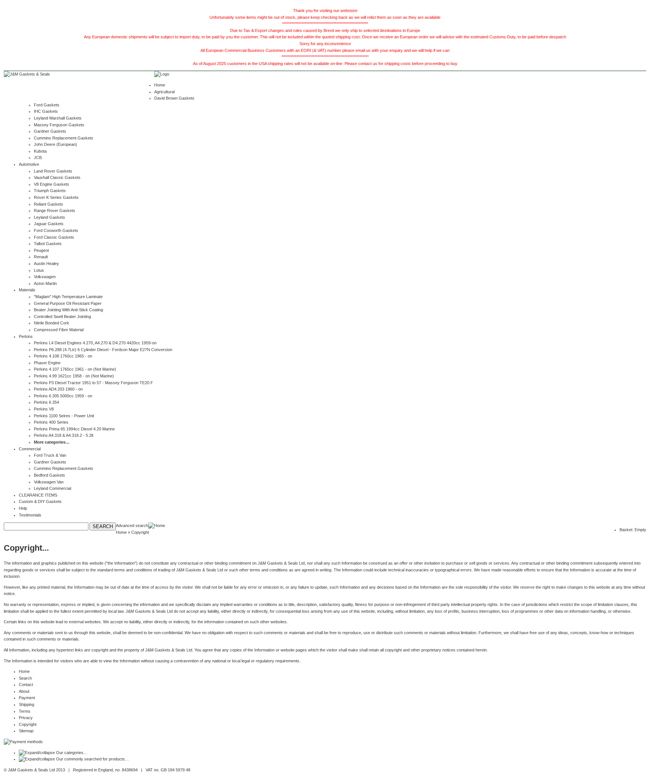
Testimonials (30, 515)
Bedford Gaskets (49, 475)
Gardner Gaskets (50, 131)
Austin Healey (46, 263)
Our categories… (72, 752)
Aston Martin (45, 283)
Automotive (29, 164)
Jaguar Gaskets (49, 223)
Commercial (30, 449)
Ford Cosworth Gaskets (56, 230)
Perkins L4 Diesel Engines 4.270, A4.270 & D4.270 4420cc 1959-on (95, 343)
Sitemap (26, 731)
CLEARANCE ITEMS (38, 495)
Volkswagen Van (49, 482)
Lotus (39, 270)
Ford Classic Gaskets (54, 237)
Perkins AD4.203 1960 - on (58, 389)
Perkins (26, 336)
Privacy (26, 717)
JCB (38, 157)
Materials (27, 290)
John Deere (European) (55, 144)
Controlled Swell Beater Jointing (62, 316)
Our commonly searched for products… (92, 759)
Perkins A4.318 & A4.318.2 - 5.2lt (63, 435)
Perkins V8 (44, 409)
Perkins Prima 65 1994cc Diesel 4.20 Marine (74, 429)
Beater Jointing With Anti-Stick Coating (68, 309)
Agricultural (164, 91)
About (24, 691)
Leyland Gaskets (49, 217)
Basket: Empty (633, 529)
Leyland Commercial (52, 488)
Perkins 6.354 (46, 402)
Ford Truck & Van (50, 455)
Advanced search (132, 525)
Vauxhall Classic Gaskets (57, 177)
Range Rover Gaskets (54, 210)
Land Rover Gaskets (53, 171)
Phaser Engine (47, 362)
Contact (26, 684)
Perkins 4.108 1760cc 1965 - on (63, 356)
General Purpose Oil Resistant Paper (68, 303)
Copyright (27, 724)
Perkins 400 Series (51, 422)
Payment (27, 697)
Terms (24, 711)
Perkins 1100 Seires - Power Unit (64, 415)
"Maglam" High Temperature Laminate (68, 296)
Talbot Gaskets (48, 243)
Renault (41, 256)
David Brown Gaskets (174, 98)
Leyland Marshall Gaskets (58, 118)
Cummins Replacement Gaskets (63, 138)
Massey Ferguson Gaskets (59, 125)
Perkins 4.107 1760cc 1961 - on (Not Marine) (75, 369)
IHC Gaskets (46, 111)
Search (25, 678)
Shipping (26, 704)
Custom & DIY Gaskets (40, 501)
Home (159, 85)
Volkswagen (45, 276)
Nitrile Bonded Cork (51, 323)
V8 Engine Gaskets (51, 184)
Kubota (40, 151)
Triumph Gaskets (50, 190)
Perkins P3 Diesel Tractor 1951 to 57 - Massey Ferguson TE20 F (93, 382)
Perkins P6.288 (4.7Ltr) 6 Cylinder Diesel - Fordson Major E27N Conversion (103, 349)
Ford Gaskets (46, 105)
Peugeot (41, 250)
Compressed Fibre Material (59, 329)
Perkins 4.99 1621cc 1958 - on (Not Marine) (74, 376)
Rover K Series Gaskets (56, 197)
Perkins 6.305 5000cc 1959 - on (63, 396)
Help (23, 508)
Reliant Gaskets (48, 204)
